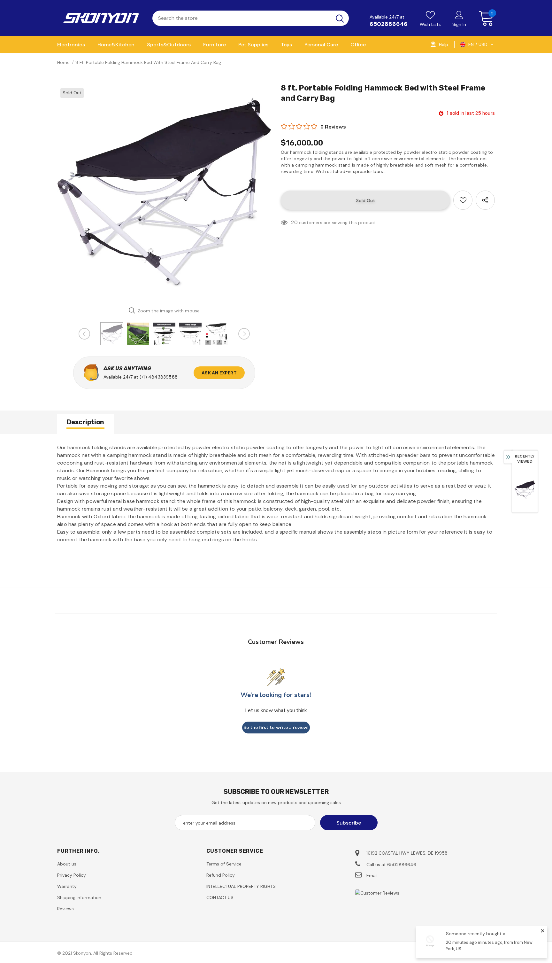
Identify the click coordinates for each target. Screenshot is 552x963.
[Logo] (100, 18)
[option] (164, 192)
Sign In (459, 24)
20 (294, 222)
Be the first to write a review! (276, 727)
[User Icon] (459, 14)
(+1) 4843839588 (159, 377)
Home (63, 62)
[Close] (542, 930)
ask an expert (219, 373)
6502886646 (389, 24)
